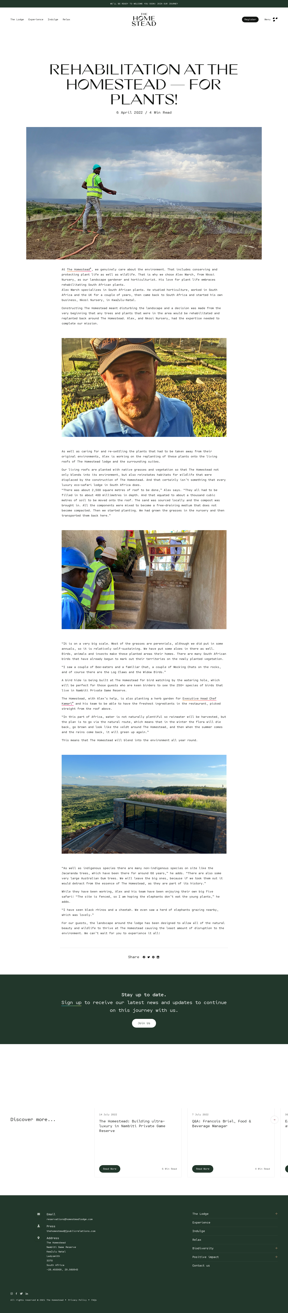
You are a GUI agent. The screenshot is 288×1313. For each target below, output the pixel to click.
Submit (144, 959)
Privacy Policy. (155, 946)
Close (275, 271)
